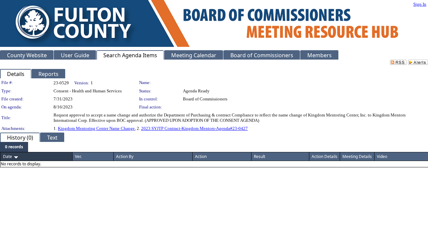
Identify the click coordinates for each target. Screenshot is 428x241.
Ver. (78, 156)
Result (259, 156)
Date (7, 156)
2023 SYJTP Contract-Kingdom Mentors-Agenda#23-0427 (194, 128)
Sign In (419, 4)
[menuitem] (14, 147)
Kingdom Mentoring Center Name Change (96, 128)
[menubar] (14, 147)
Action (201, 156)
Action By (124, 156)
